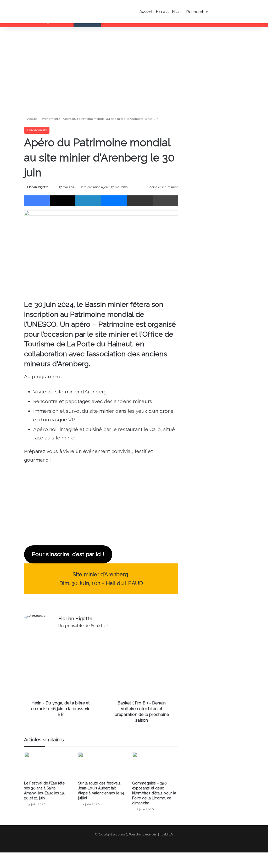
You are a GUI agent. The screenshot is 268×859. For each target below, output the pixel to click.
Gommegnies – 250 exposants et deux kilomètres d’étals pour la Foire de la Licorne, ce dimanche (154, 793)
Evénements (50, 119)
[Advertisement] (101, 71)
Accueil (145, 11)
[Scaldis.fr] (35, 11)
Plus (175, 11)
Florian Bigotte (37, 187)
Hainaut (162, 11)
